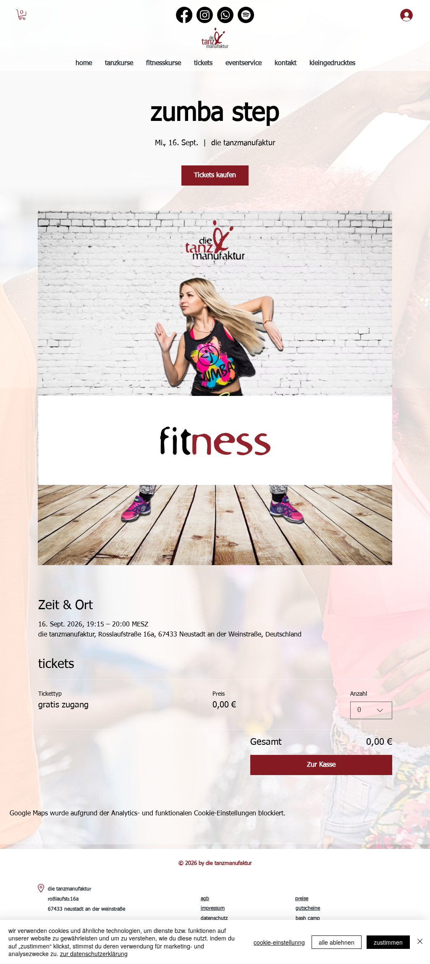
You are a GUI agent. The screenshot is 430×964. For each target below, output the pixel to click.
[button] (22, 15)
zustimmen (388, 942)
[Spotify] (246, 15)
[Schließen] (420, 942)
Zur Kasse (321, 765)
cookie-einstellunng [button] (279, 942)
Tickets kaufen (215, 175)
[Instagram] (205, 15)
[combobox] (371, 710)
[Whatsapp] (225, 15)
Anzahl (358, 694)
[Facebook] (184, 15)
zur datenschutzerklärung (94, 953)
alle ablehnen (336, 942)
